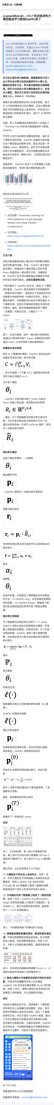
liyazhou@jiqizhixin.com (19, 65)
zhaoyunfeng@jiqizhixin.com (21, 69)
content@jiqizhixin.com (34, 1097)
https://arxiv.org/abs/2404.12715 (25, 236)
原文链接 (47, 24)
